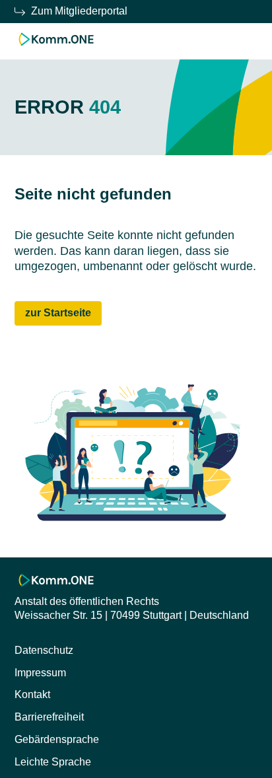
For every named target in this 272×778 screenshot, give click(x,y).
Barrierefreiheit (49, 717)
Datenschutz (44, 650)
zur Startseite (58, 312)
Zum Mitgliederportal (79, 11)
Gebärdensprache (57, 739)
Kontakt (32, 694)
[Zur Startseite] (56, 46)
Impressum (40, 672)
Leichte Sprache (53, 761)
